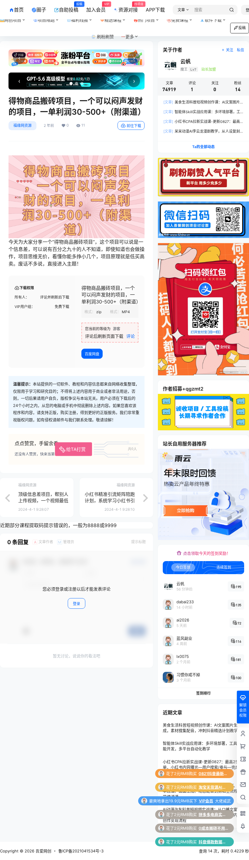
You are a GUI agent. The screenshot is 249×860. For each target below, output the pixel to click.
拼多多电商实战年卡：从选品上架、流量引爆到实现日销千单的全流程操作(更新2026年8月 (214, 787)
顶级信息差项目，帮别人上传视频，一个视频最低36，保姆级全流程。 (43, 500)
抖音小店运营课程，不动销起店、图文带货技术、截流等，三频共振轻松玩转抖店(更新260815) (214, 841)
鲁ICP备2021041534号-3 (81, 850)
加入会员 (96, 7)
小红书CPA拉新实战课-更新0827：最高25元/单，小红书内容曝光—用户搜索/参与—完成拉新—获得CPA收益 (203, 767)
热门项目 (150, 17)
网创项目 (12, 19)
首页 (19, 10)
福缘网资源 (22, 125)
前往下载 (134, 126)
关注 (229, 50)
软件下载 (213, 19)
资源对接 (128, 7)
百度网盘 (92, 354)
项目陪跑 (50, 17)
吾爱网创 (42, 850)
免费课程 (179, 19)
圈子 (41, 10)
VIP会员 (206, 773)
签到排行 (203, 693)
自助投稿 (68, 7)
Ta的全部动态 (203, 146)
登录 (76, 603)
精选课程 (112, 19)
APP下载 (155, 10)
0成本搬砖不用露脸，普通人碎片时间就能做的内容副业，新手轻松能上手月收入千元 (214, 800)
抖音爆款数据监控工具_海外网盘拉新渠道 (214, 814)
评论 (130, 336)
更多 (129, 36)
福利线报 (84, 17)
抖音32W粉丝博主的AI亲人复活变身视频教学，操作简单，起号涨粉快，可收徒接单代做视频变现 (214, 828)
